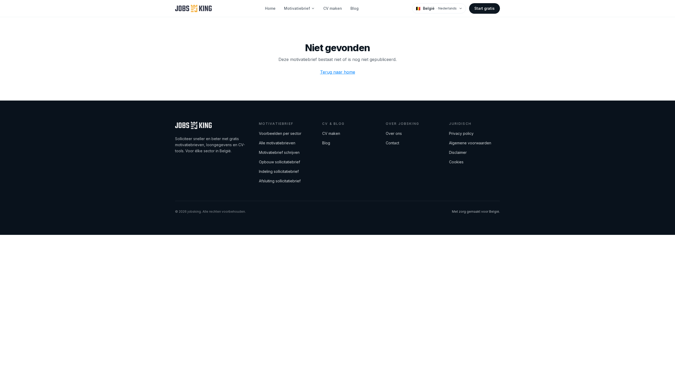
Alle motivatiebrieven (277, 143)
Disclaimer (458, 152)
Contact (392, 143)
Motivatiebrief (297, 8)
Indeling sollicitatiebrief (279, 171)
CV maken (332, 8)
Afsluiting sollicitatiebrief (280, 181)
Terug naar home (337, 72)
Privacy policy (461, 133)
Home (270, 8)
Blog (354, 8)
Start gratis (484, 8)
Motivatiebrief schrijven (279, 152)
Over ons (394, 133)
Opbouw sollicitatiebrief (279, 162)
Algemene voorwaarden (470, 143)
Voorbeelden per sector (280, 133)
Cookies (456, 162)
